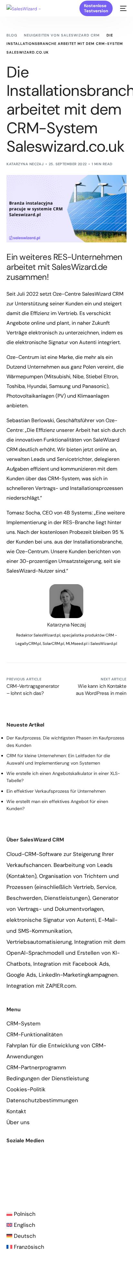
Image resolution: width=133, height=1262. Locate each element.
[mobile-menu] (123, 8)
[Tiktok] (62, 1175)
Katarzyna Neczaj (25, 164)
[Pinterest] (52, 1175)
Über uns (18, 1122)
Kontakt (16, 1111)
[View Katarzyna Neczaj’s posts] (66, 601)
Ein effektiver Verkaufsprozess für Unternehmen (56, 791)
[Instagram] (31, 1175)
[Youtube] (20, 1175)
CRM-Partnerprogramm (36, 1067)
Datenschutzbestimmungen (42, 1100)
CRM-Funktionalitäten (34, 1034)
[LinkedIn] (41, 1175)
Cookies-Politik (26, 1089)
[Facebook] (9, 1175)
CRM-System (23, 1023)
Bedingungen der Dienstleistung (47, 1078)
